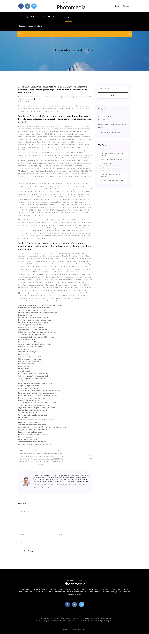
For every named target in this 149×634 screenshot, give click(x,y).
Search (113, 95)
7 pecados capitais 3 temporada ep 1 (98, 618)
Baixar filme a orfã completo (28, 439)
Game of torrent (23, 354)
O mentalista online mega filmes (29, 357)
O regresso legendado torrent (28, 386)
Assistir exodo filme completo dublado (32, 425)
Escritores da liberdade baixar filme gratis (33, 322)
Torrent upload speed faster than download (110, 175)
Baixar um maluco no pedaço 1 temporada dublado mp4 (37, 393)
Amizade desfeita (24, 371)
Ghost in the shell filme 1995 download (32, 378)
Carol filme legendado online (28, 413)
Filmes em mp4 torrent (26, 366)
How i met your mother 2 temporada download (34, 320)
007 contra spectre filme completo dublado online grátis (38, 332)
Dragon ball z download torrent (29, 422)
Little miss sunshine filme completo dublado (34, 308)
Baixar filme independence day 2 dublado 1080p (35, 383)
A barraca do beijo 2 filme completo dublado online (36, 337)
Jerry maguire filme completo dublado (31, 335)
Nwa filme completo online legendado (31, 398)
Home (21, 17)
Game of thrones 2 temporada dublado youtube (34, 344)
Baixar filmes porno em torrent (54, 17)
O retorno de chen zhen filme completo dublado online (37, 420)
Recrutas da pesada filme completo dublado (33, 318)
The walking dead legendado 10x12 (30, 325)
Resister (126, 6)
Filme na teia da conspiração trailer (30, 327)
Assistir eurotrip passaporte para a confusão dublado (55, 621)
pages (68, 17)
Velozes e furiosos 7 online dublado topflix (33, 376)
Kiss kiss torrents (105, 171)
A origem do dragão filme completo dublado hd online (37, 403)
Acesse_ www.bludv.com (27, 339)
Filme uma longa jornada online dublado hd (112, 181)
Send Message (28, 551)
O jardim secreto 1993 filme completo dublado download (58, 618)
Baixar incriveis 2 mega (26, 364)
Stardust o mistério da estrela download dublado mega (37, 313)
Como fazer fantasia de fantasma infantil (32, 415)
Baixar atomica (23, 349)
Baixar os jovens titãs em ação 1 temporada (33, 434)
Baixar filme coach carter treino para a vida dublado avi (37, 395)
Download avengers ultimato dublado (31, 26)
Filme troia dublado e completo (29, 437)
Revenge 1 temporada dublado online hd (32, 410)
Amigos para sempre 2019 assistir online (33, 430)
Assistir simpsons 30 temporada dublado (33, 330)
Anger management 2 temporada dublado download (36, 408)
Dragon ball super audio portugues (30, 432)
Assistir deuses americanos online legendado (34, 444)
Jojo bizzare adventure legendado (109, 132)
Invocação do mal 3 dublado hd (29, 400)
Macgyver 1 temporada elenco (109, 167)
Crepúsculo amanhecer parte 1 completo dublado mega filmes (40, 305)
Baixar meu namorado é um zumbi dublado (33, 374)
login (117, 6)
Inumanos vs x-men (25, 315)
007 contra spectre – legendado (29, 359)
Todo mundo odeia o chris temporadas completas (111, 154)
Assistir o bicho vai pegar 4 (28, 352)
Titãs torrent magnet (25, 381)
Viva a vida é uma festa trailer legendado (32, 310)
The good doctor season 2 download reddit (33, 405)
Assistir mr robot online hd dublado (30, 361)
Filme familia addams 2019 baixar (30, 342)
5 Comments (24, 101)
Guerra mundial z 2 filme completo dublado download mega (39, 391)
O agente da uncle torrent (33, 17)
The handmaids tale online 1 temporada (32, 442)
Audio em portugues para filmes (29, 388)
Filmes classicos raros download (30, 347)
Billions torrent (23, 369)
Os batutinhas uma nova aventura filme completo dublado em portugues (43, 427)
